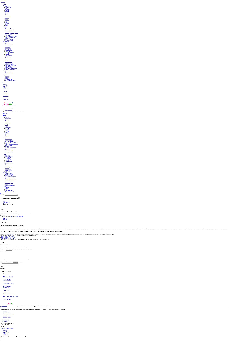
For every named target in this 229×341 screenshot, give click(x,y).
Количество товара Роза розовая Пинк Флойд (9, 213)
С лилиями (7, 54)
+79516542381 (11, 108)
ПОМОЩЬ (5, 87)
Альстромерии (8, 7)
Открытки (7, 76)
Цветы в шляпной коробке (10, 65)
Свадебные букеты (9, 71)
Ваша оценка (3, 250)
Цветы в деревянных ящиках (11, 68)
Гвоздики (7, 12)
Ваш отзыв (3, 259)
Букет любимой (8, 34)
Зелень (6, 25)
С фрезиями (7, 59)
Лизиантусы (7, 16)
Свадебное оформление (10, 73)
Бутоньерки (7, 72)
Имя (1, 264)
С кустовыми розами (9, 52)
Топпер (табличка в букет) (10, 80)
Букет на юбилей (8, 32)
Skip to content (3, 0)
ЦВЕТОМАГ (11, 234)
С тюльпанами (8, 57)
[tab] (116, 218)
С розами (7, 56)
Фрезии (6, 19)
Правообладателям (6, 317)
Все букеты (7, 43)
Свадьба (4, 70)
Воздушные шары (9, 79)
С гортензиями (8, 49)
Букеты (4, 42)
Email (1, 266)
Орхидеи (7, 20)
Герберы (7, 10)
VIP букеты (7, 35)
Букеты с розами (19, 216)
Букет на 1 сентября (9, 39)
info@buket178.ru (8, 110)
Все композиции (8, 62)
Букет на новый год (9, 40)
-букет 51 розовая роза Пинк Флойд (7, 238)
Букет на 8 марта (8, 27)
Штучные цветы (6, 202)
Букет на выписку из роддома (11, 30)
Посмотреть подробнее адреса (7, 328)
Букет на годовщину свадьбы (11, 36)
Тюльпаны (7, 9)
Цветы (4, 5)
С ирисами (7, 51)
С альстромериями (9, 44)
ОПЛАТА (5, 84)
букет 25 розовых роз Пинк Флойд (8, 237)
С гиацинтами (8, 48)
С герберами (7, 47)
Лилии (6, 14)
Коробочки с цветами (9, 64)
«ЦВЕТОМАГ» (3, 306)
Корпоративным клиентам (8, 313)
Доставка (5, 311)
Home (5, 4)
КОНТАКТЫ (5, 88)
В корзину (3, 215)
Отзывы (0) (5, 219)
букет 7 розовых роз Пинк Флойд (8, 236)
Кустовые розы (8, 15)
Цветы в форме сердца (9, 66)
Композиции (5, 61)
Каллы (6, 21)
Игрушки (7, 77)
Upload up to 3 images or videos (6, 261)
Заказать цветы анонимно (8, 315)
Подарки (4, 74)
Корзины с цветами (9, 63)
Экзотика (7, 24)
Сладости (7, 78)
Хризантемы (7, 11)
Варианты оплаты (6, 312)
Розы (6, 8)
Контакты (5, 314)
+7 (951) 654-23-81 (4, 320)
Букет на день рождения (10, 37)
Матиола (7, 23)
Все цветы (7, 6)
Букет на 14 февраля (9, 28)
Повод (4, 26)
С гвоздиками (8, 45)
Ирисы (6, 13)
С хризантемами (8, 50)
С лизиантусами (8, 55)
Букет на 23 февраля (9, 29)
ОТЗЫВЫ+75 (5, 86)
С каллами (7, 53)
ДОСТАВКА (5, 85)
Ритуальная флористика (10, 69)
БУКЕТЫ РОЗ (6, 41)
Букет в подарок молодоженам (11, 33)
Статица (7, 18)
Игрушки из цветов (9, 67)
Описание (5, 218)
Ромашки (7, 22)
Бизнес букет (7, 38)
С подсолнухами (8, 58)
